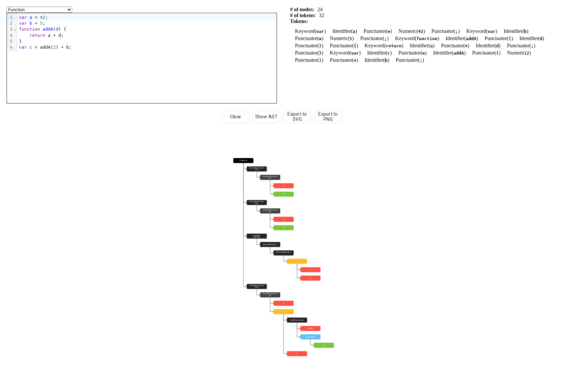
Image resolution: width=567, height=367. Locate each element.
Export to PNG (328, 116)
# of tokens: (303, 15)
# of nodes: (302, 9)
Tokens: (299, 21)
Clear (235, 116)
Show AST (266, 116)
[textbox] (147, 32)
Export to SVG (297, 116)
